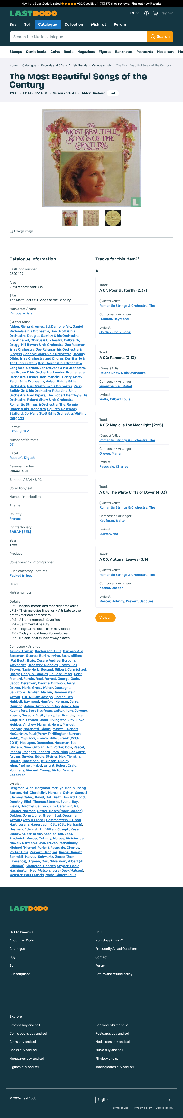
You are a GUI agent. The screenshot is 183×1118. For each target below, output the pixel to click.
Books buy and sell (23, 1050)
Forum (120, 24)
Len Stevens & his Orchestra (62, 368)
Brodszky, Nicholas (43, 665)
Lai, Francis (65, 715)
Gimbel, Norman (23, 811)
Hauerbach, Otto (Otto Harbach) (56, 825)
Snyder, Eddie (33, 757)
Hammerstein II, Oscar (63, 820)
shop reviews (120, 3)
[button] (155, 13)
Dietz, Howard (63, 797)
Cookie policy (164, 1107)
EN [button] (132, 13)
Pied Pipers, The (40, 395)
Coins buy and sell (23, 1042)
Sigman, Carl (38, 861)
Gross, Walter (42, 688)
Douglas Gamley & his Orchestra (53, 336)
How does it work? (109, 940)
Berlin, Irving (49, 656)
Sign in (167, 13)
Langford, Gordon (24, 368)
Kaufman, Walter (50, 711)
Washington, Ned (23, 870)
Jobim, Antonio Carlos (42, 706)
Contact (101, 957)
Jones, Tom (70, 706)
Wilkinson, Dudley (55, 761)
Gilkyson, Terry (63, 683)
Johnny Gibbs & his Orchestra (47, 354)
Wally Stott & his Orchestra (51, 414)
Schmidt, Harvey (23, 857)
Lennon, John (37, 720)
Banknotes (124, 52)
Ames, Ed (42, 326)
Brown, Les (68, 665)
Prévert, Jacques (43, 852)
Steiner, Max (56, 757)
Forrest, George (56, 679)
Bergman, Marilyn (49, 788)
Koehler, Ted (53, 834)
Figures (105, 52)
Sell (27, 24)
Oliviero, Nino (20, 747)
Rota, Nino (59, 752)
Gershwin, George (35, 683)
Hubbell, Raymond (24, 702)
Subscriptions (20, 974)
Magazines (86, 52)
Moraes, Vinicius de (68, 838)
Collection (74, 24)
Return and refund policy (113, 974)
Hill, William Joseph (37, 697)
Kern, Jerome (76, 711)
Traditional (31, 761)
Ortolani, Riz (42, 747)
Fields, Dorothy (22, 806)
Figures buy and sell (24, 1067)
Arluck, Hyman (21, 651)
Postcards (145, 52)
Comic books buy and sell (28, 1033)
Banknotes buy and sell (112, 1025)
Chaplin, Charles (34, 674)
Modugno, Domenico (36, 743)
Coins (55, 52)
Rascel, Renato (70, 852)
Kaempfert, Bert (23, 711)
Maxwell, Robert (65, 729)
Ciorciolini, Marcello (45, 793)
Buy (12, 24)
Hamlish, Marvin (39, 692)
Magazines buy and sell (27, 1059)
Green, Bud (52, 816)
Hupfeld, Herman (54, 702)
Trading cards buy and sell (114, 1067)
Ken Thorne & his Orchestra (60, 363)
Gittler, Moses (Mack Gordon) (60, 811)
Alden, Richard (94, 93)
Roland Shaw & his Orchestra (50, 400)
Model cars (165, 52)
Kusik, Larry (44, 715)
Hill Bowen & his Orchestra (42, 345)
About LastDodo (22, 940)
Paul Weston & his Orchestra (49, 386)
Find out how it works (147, 3)
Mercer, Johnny (38, 838)
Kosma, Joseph (22, 715)
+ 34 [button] (111, 93)
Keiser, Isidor (32, 834)
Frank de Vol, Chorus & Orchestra (36, 340)
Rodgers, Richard (36, 752)
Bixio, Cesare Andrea (44, 660)
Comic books (36, 52)
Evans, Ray (69, 802)
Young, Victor (51, 770)
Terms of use (120, 1107)
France (15, 519)
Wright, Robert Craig (60, 766)
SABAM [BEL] (20, 532)
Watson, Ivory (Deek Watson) (60, 870)
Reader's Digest (22, 458)
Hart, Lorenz (19, 825)
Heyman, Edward (23, 829)
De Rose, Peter (60, 674)
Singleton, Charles (41, 866)
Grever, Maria (20, 688)
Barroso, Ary (73, 651)
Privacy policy (142, 1107)
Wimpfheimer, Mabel (26, 766)
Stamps (16, 52)
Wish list (98, 24)
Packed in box (21, 576)
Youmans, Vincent (24, 770)
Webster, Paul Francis (27, 875)
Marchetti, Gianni (37, 729)
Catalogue (47, 24)
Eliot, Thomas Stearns (41, 802)
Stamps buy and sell (25, 1025)
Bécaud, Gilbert (53, 669)
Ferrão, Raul (33, 679)
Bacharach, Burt (48, 651)
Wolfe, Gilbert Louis (60, 875)
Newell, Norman (22, 843)
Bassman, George (24, 656)
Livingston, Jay (62, 720)
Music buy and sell (109, 1050)
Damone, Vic (61, 326)
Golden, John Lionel (25, 816)
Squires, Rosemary (62, 409)
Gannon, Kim (45, 806)
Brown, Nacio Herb (24, 669)
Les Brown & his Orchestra (31, 372)
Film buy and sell (107, 1059)
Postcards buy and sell (112, 1033)
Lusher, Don (36, 377)
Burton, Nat (19, 793)
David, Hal (43, 797)
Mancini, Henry (60, 377)
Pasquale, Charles (64, 848)
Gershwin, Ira (67, 806)
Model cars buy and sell (112, 1042)
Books (69, 52)
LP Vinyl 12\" (20, 431)
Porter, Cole (62, 747)
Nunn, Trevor (46, 843)
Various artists (64, 93)
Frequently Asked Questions (116, 949)
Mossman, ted (65, 743)
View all (105, 618)
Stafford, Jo (19, 414)
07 (12, 444)
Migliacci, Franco (34, 738)
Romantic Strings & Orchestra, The (37, 404)
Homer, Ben (63, 697)
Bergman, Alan (22, 788)
